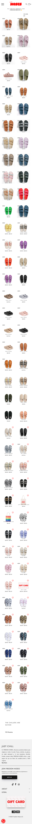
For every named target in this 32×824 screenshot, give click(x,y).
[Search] (26, 4)
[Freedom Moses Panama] (16, 3)
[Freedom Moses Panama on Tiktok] (13, 783)
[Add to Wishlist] (12, 427)
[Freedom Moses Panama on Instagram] (19, 784)
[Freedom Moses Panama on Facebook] (15, 784)
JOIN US (9, 777)
